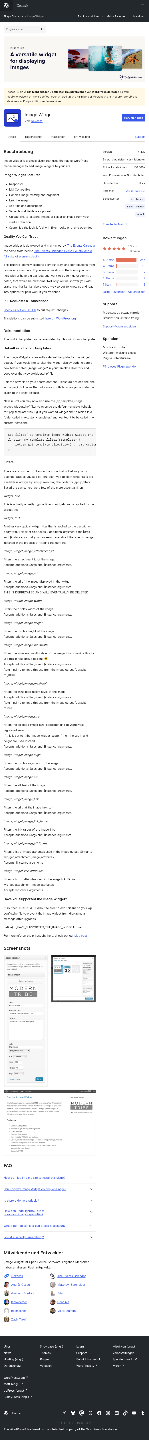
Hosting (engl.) (13, 1359)
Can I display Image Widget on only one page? (35, 1189)
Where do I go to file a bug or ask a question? (34, 1225)
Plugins (44, 1359)
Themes (45, 1353)
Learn (80, 1346)
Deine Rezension (114, 292)
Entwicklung (82, 137)
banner (140, 199)
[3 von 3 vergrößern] (91, 1094)
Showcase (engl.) (51, 1346)
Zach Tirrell (18, 1319)
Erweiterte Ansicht (115, 224)
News (7, 1353)
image (129, 206)
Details (12, 137)
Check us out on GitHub (20, 310)
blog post (80, 935)
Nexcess (37, 121)
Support (140, 137)
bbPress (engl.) (16, 1390)
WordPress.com (16, 1377)
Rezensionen (33, 137)
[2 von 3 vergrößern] (91, 959)
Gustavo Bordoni (22, 1293)
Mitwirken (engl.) (124, 1346)
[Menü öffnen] (143, 5)
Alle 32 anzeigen (135, 190)
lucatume (63, 1302)
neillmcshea (19, 1311)
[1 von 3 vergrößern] (43, 959)
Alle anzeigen (136, 292)
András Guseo (20, 1284)
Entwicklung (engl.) (89, 1359)
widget (140, 214)
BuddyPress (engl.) (18, 1397)
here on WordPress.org (60, 318)
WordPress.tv (87, 1365)
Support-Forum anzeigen (119, 326)
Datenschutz (12, 1365)
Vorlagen (46, 1365)
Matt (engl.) (13, 1384)
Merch (119, 1365)
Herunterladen (133, 117)
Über (7, 1346)
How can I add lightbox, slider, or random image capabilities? (24, 1212)
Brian (60, 1293)
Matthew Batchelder (71, 1284)
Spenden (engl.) (125, 1359)
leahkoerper (19, 1302)
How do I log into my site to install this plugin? (34, 1177)
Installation (58, 137)
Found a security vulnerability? (24, 1237)
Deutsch (17, 1413)
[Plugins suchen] (42, 29)
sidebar (140, 206)
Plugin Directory (13, 16)
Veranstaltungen (123, 1353)
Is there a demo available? (21, 1200)
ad (132, 199)
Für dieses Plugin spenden (120, 366)
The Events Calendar (81, 245)
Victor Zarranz (66, 1311)
